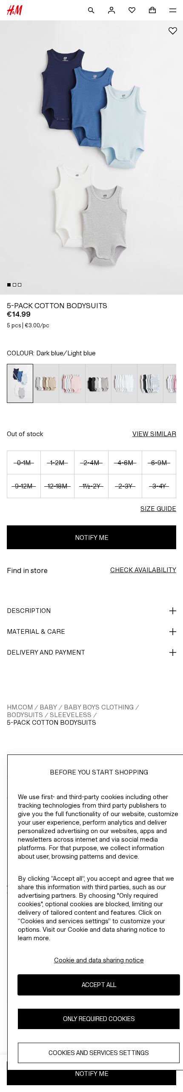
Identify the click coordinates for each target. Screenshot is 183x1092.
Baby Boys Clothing (99, 707)
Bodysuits (25, 714)
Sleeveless (71, 714)
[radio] (20, 383)
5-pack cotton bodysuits (51, 722)
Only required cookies (99, 1018)
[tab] (9, 285)
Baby (48, 707)
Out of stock (25, 433)
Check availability (143, 569)
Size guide (158, 508)
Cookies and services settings (99, 1052)
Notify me (92, 537)
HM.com (20, 707)
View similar (154, 433)
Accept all (99, 984)
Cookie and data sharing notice (99, 960)
